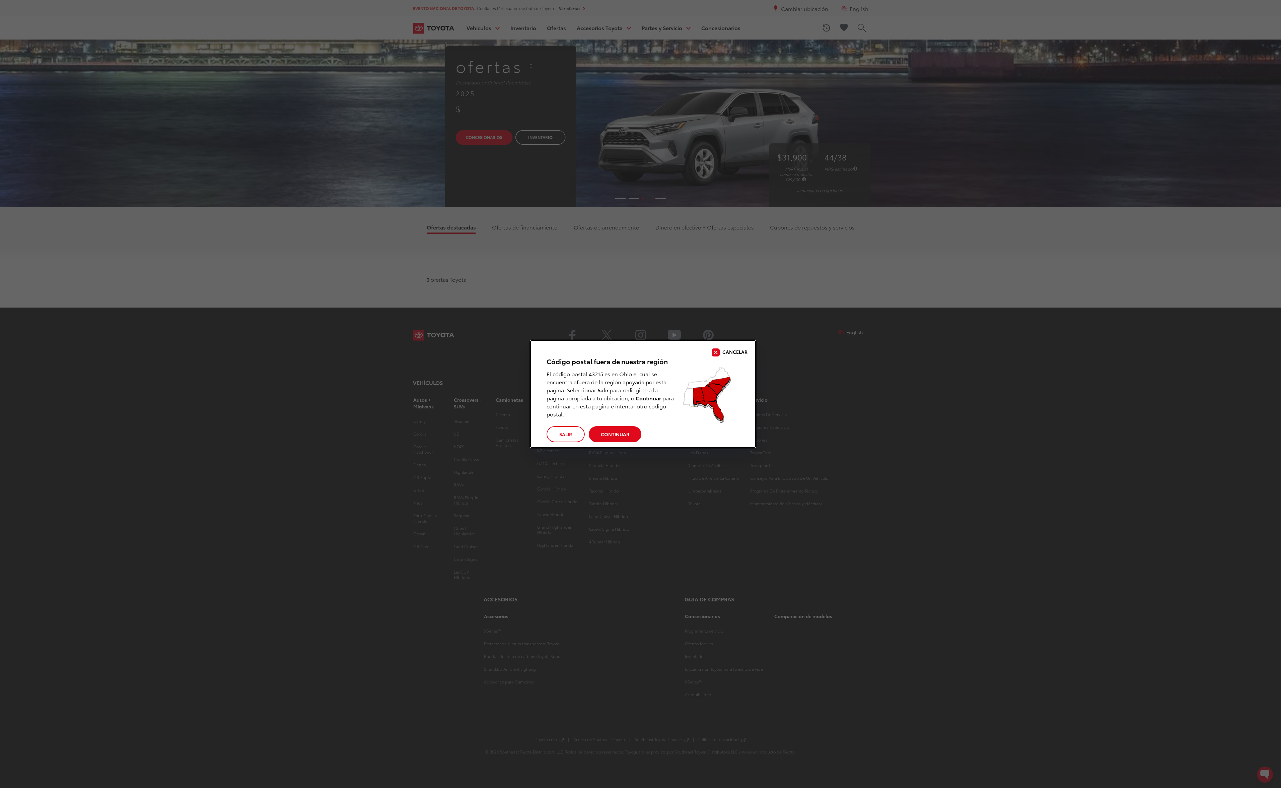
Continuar (615, 434)
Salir (565, 434)
